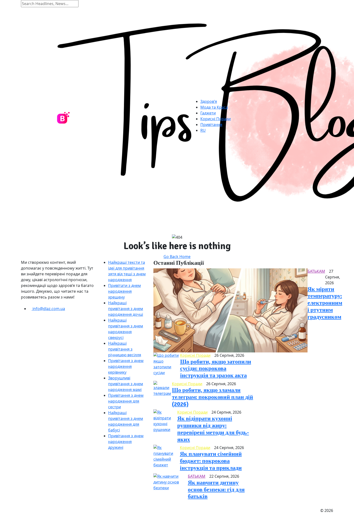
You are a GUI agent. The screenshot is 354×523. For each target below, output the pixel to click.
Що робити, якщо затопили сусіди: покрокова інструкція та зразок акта (215, 368)
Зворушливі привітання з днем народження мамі (125, 383)
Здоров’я (208, 101)
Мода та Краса (214, 107)
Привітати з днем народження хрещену (124, 291)
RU (203, 130)
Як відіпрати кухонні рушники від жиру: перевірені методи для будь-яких (213, 429)
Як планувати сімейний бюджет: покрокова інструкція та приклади (211, 460)
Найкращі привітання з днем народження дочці (125, 308)
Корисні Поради (215, 118)
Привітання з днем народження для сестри (126, 401)
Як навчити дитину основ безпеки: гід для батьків (216, 489)
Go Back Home (177, 256)
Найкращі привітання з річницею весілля (124, 349)
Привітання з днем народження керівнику (126, 366)
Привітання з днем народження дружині (126, 441)
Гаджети (208, 113)
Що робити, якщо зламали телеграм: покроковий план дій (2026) (212, 397)
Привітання (211, 124)
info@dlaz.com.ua (48, 308)
